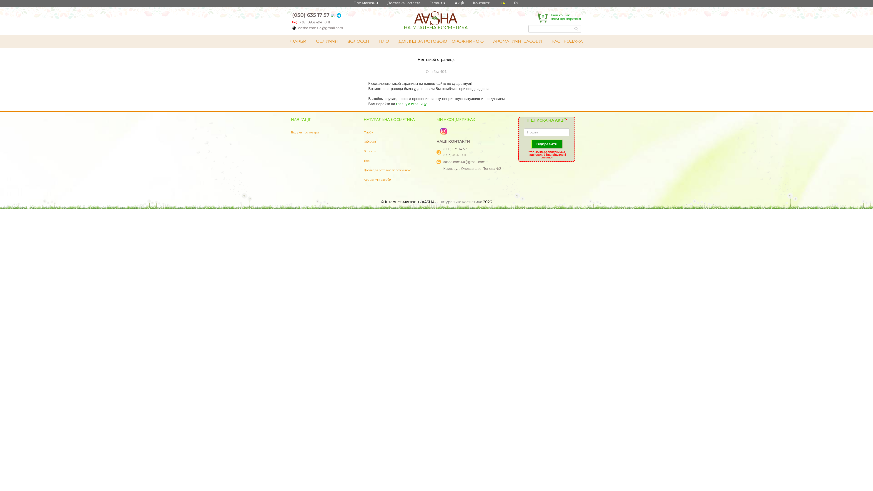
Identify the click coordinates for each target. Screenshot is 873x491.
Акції (459, 3)
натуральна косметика (460, 202)
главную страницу (411, 104)
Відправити (546, 144)
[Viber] (333, 15)
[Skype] (438, 131)
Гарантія (437, 3)
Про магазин (366, 3)
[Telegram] (339, 15)
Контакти (481, 3)
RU (517, 3)
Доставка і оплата (403, 3)
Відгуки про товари (305, 132)
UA (502, 3)
